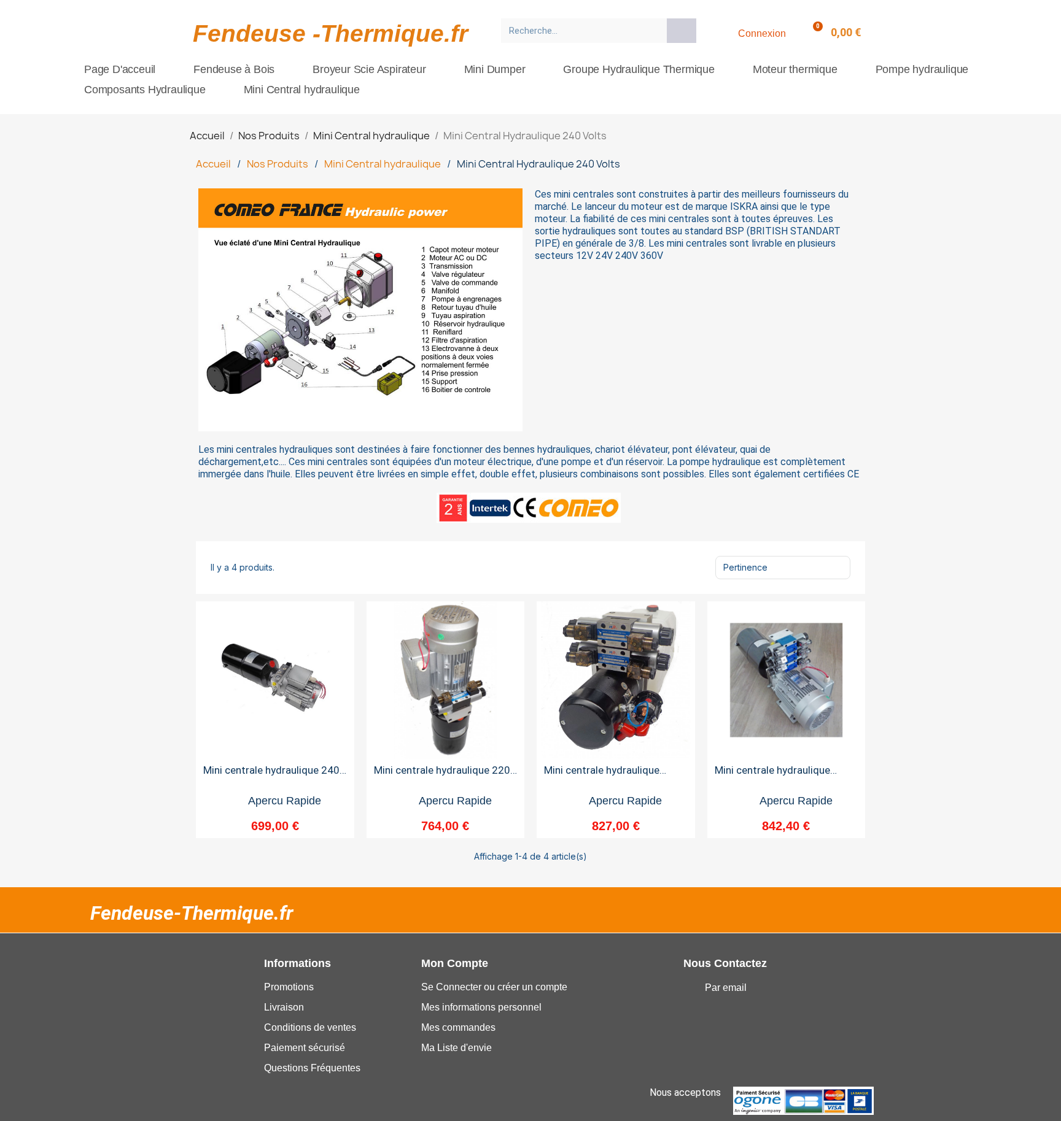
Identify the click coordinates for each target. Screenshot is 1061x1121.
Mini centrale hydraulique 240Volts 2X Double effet (604, 775)
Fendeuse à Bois (233, 69)
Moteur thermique (795, 69)
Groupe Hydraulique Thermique (638, 69)
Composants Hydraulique (145, 89)
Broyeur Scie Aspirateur (369, 69)
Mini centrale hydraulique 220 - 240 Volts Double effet (445, 775)
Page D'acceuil (119, 69)
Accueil (213, 164)
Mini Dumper (495, 69)
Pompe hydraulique (922, 69)
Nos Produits (277, 164)
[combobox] (580, 30)
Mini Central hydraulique (302, 89)
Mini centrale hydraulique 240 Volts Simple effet (271, 775)
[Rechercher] (681, 30)
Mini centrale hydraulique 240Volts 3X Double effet (774, 775)
